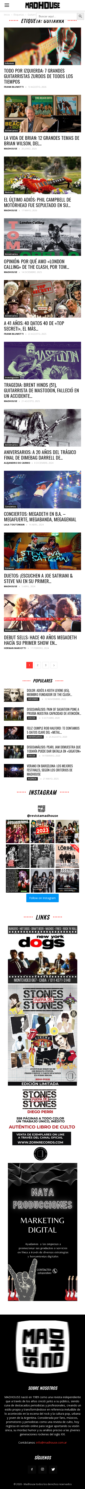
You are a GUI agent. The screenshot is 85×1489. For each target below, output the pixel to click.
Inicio (7, 14)
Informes (9, 63)
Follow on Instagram (42, 898)
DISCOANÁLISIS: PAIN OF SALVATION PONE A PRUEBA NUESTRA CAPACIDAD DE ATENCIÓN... (54, 711)
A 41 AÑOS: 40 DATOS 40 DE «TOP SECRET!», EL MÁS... (34, 325)
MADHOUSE (10, 148)
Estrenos (9, 568)
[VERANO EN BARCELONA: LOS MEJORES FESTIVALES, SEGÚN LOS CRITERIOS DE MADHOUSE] (14, 771)
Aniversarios (11, 130)
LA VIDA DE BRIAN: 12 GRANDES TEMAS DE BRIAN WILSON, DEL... (41, 140)
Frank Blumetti (14, 86)
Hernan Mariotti (15, 648)
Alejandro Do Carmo (17, 462)
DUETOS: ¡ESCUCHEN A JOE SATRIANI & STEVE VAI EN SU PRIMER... (38, 578)
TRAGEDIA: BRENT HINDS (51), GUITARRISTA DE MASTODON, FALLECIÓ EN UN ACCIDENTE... (41, 390)
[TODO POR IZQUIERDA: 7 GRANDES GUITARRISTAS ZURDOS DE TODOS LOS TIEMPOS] (42, 46)
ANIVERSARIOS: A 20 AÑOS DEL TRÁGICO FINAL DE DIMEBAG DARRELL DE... (40, 454)
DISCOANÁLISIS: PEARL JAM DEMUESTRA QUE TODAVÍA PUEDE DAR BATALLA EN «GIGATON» (54, 749)
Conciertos (10, 506)
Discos (31, 718)
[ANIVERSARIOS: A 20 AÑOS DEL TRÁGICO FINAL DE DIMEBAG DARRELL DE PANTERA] (42, 428)
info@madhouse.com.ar (51, 1442)
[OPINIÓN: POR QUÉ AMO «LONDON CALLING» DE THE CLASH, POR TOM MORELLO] (42, 237)
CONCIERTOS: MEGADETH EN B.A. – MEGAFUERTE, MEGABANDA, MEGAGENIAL (40, 516)
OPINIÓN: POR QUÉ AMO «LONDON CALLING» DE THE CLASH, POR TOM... (36, 264)
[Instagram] (42, 1469)
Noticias (9, 192)
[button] (17, 831)
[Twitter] (53, 1469)
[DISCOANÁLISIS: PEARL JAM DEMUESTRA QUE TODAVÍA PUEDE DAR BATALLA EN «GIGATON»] (14, 752)
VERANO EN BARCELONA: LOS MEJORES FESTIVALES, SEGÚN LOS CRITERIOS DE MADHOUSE (50, 770)
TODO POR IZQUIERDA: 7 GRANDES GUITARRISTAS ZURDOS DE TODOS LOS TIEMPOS (38, 76)
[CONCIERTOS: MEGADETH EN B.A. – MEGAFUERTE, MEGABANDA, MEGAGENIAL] (42, 489)
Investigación (12, 377)
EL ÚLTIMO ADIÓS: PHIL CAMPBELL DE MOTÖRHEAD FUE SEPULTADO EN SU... (37, 202)
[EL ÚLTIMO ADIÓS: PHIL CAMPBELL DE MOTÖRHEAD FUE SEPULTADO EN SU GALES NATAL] (42, 175)
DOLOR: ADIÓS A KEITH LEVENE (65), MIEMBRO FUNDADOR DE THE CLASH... (49, 692)
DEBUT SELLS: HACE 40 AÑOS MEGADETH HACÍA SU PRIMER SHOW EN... (40, 640)
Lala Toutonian (14, 524)
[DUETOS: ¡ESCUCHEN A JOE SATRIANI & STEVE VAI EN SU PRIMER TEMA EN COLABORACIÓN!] (42, 551)
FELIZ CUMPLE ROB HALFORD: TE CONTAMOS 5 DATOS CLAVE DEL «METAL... (53, 730)
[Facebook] (32, 1469)
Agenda (32, 778)
